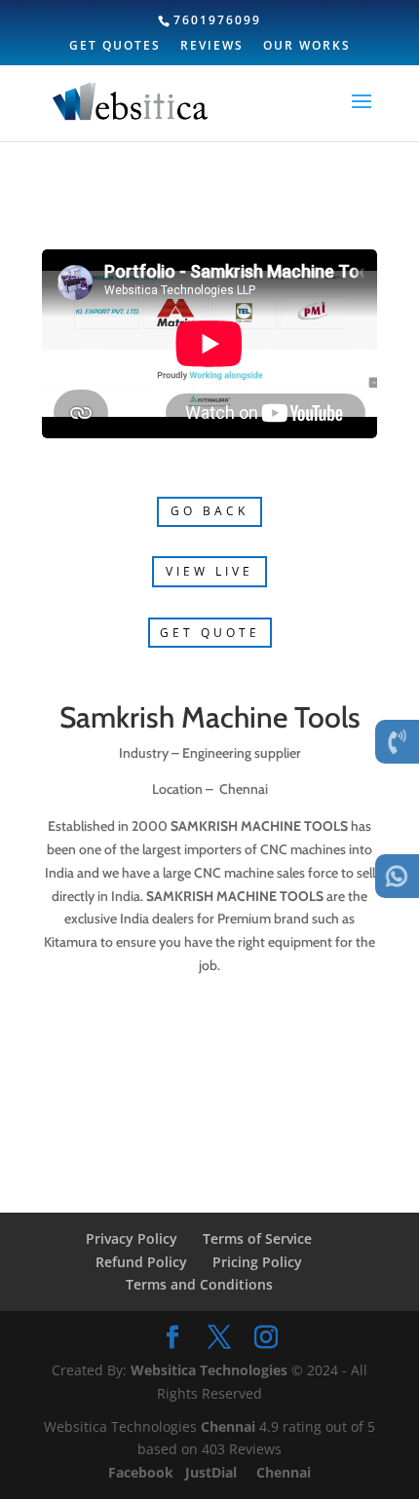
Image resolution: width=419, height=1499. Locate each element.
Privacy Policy (131, 1238)
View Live (209, 571)
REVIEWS (212, 47)
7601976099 (217, 20)
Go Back (209, 511)
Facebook (142, 1472)
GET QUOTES (115, 47)
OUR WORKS (307, 47)
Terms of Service (257, 1238)
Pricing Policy (257, 1262)
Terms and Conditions (199, 1284)
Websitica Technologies (209, 1370)
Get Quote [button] (210, 632)
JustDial (213, 1472)
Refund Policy (141, 1262)
